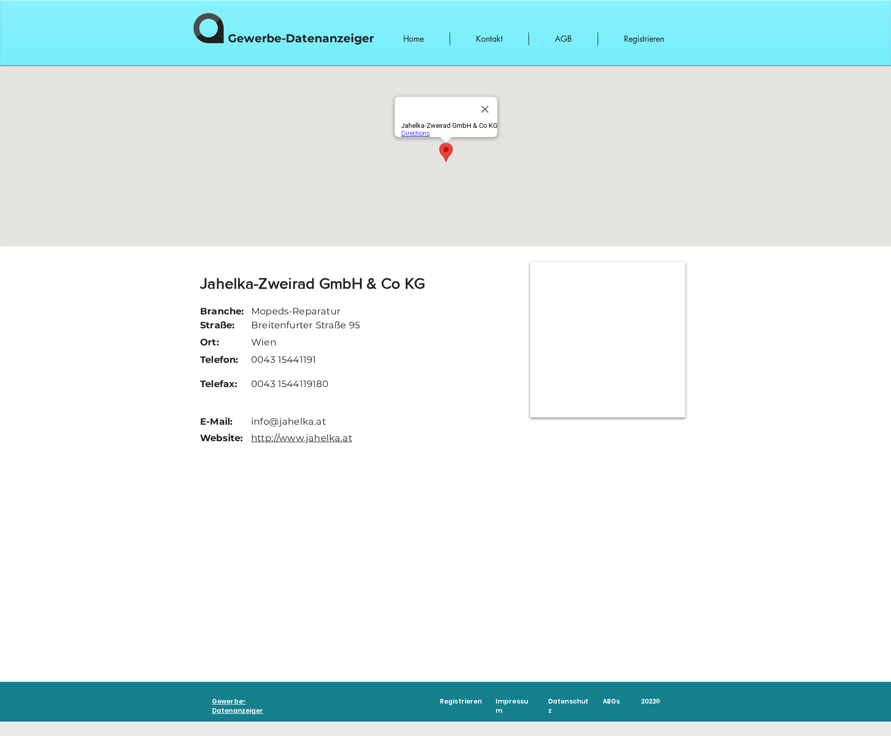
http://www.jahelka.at (301, 438)
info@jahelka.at (288, 421)
